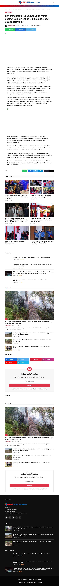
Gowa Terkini (12, 25)
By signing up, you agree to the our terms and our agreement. (30, 388)
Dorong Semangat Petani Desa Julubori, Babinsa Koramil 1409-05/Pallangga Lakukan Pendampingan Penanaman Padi (33, 333)
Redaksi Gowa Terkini (32, 582)
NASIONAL (15, 6)
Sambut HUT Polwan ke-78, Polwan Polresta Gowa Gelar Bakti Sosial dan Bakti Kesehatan (31, 347)
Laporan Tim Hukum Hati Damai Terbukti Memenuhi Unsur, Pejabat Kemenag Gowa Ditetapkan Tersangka (32, 265)
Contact (40, 582)
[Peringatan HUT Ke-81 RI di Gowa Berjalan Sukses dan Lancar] (17, 233)
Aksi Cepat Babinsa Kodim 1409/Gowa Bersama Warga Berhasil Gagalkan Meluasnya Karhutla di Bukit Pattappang (28, 322)
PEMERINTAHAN (24, 6)
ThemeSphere (37, 579)
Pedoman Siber (22, 582)
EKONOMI (47, 6)
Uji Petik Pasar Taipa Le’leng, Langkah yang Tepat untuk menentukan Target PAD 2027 (40, 196)
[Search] (53, 2)
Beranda (7, 9)
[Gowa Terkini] (29, 2)
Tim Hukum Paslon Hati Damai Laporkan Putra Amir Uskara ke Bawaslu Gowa (31, 257)
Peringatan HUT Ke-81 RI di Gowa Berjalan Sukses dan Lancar (15, 242)
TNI (6, 318)
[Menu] (6, 2)
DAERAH (32, 6)
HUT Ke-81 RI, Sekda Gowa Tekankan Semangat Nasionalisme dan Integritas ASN (41, 242)
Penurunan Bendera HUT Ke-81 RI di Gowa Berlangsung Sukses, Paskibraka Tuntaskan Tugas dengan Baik (41, 220)
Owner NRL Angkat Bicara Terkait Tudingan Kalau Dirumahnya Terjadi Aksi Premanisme (30, 280)
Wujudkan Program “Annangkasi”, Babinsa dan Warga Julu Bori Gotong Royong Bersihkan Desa (32, 340)
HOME (9, 6)
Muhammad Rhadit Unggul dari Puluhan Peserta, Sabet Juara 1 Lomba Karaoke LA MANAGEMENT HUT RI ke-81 (16, 197)
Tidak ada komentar (30, 25)
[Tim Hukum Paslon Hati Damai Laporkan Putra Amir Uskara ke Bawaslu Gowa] (8, 259)
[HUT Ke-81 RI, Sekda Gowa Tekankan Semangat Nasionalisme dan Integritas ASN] (42, 233)
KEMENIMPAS (39, 6)
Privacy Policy (38, 388)
